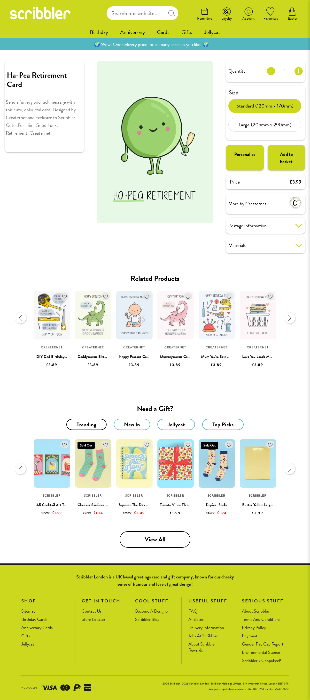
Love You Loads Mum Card (262, 357)
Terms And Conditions (261, 619)
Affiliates (195, 619)
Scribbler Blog (147, 619)
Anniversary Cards (37, 628)
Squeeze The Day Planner (138, 505)
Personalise (245, 154)
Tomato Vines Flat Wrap (178, 505)
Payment (249, 636)
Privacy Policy (254, 628)
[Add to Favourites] (64, 296)
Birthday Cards (34, 619)
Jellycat (212, 32)
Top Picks (222, 424)
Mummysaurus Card (175, 357)
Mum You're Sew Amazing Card (225, 357)
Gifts (186, 32)
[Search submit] (171, 13)
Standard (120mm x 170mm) (265, 105)
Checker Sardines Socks (96, 505)
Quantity (237, 71)
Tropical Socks (216, 505)
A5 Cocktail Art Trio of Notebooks (62, 505)
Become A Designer (152, 611)
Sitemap (28, 611)
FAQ (192, 611)
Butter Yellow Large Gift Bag (264, 505)
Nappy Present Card (134, 357)
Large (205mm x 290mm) (265, 124)
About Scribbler (255, 611)
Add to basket (286, 158)
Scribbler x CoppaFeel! (261, 661)
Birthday (99, 32)
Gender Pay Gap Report (262, 644)
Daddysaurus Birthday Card (99, 357)
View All (155, 539)
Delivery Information (206, 628)
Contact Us (91, 611)
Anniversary (132, 32)
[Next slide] (289, 317)
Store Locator (93, 619)
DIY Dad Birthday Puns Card (58, 357)
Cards (163, 32)
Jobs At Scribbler (203, 636)
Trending (86, 424)
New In (132, 424)
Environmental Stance (261, 652)
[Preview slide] (20, 317)
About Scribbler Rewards (202, 647)
